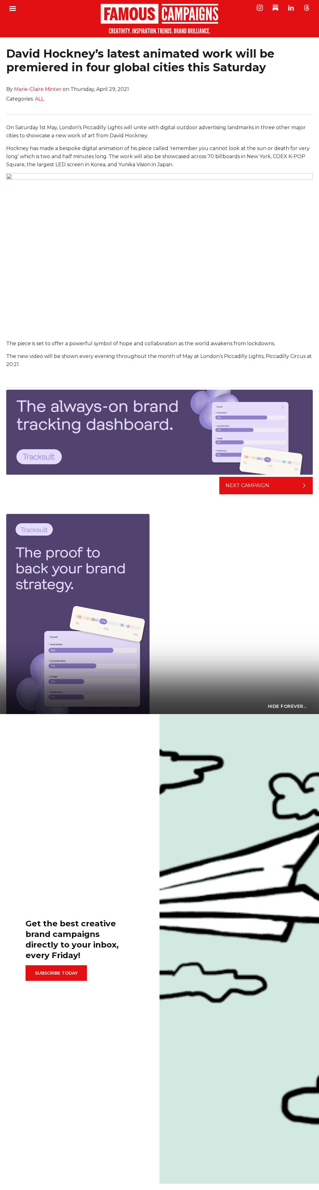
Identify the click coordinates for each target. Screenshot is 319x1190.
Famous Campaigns (159, 18)
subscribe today (56, 973)
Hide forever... (287, 706)
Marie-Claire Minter (37, 89)
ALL (39, 99)
